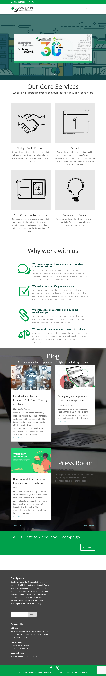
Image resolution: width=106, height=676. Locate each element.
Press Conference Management (31, 215)
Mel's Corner (68, 405)
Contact (88, 547)
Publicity (75, 148)
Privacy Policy (81, 672)
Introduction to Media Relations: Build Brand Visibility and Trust (30, 400)
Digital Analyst (24, 409)
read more (17, 437)
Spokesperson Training (75, 215)
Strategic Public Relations (30, 148)
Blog (15, 409)
